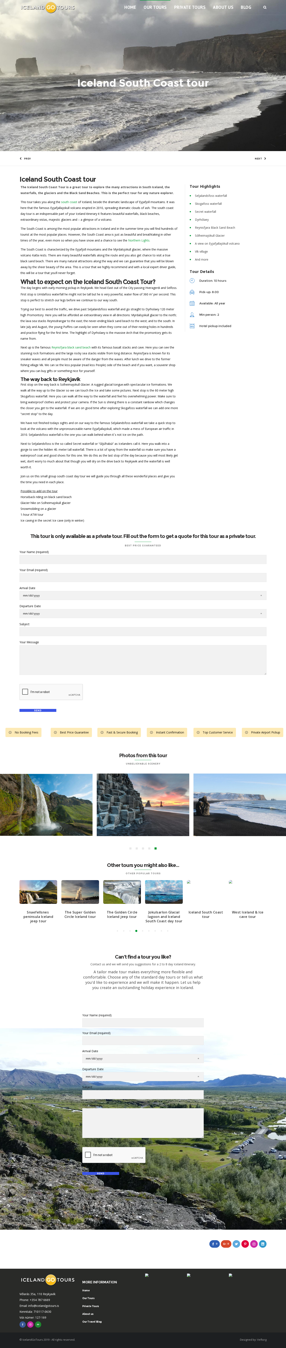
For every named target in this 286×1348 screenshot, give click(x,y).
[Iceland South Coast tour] (206, 892)
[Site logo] (47, 7)
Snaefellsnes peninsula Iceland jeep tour (38, 916)
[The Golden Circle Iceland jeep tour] (122, 892)
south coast (69, 202)
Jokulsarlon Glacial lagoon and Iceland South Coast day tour (164, 916)
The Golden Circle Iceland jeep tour (122, 914)
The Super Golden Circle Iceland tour (80, 914)
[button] (130, 848)
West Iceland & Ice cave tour (248, 914)
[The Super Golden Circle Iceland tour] (80, 892)
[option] (143, 804)
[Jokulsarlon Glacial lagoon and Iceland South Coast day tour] (164, 892)
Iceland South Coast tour (206, 914)
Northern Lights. (139, 240)
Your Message (29, 642)
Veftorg (262, 1339)
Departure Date (30, 606)
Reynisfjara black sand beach (71, 347)
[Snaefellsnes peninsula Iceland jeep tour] (38, 892)
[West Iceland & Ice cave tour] (248, 892)
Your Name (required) (34, 552)
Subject (24, 624)
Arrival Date (27, 588)
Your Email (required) (33, 570)
